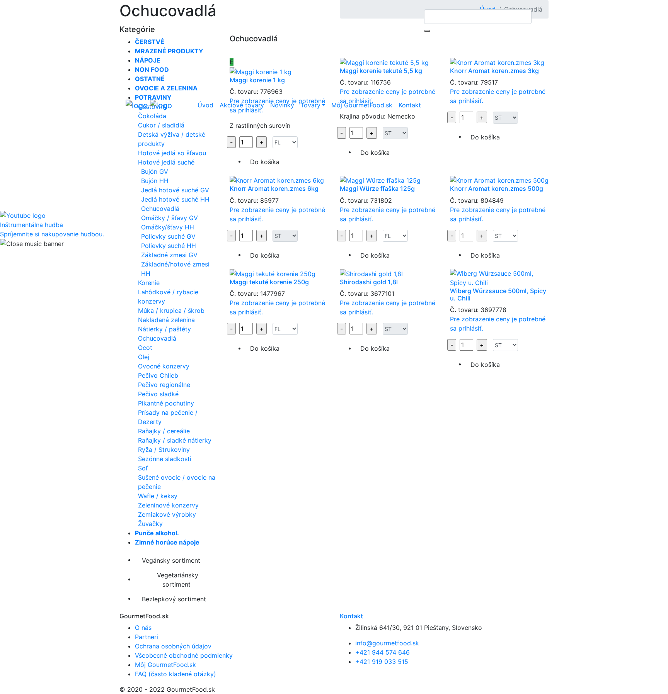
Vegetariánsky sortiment (176, 579)
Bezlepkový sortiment (173, 599)
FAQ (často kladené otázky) (175, 674)
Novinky (282, 105)
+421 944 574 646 (382, 652)
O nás (143, 627)
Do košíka (264, 255)
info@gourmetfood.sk (387, 643)
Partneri (146, 637)
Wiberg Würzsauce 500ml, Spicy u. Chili (498, 294)
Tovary (310, 105)
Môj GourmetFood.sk (361, 105)
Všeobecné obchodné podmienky (184, 655)
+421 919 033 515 (381, 661)
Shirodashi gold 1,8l (369, 282)
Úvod (205, 105)
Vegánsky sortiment (170, 560)
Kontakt (410, 105)
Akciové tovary (242, 105)
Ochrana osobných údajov (173, 646)
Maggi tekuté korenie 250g (269, 282)
